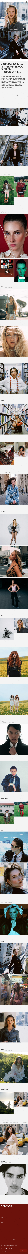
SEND (14, 1239)
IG (22, 95)
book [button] (23, 1250)
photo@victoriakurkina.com (10, 1245)
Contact (18, 95)
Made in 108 (3, 1251)
